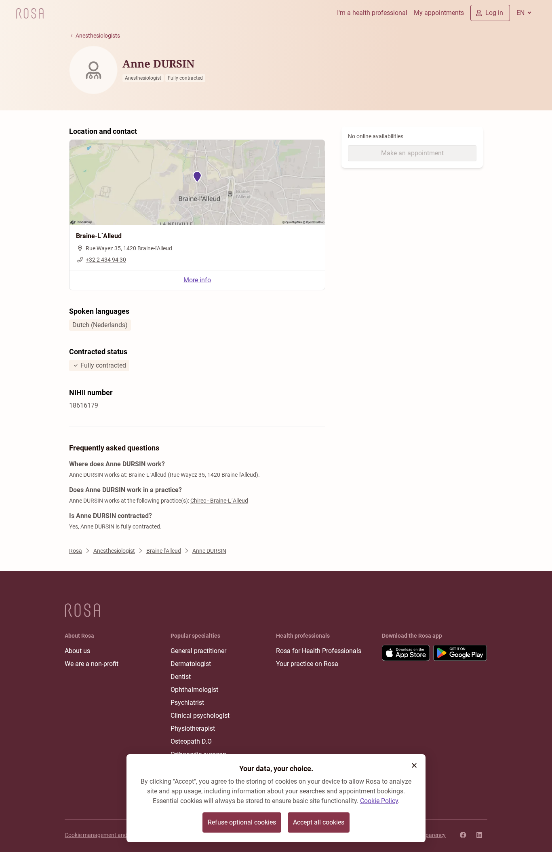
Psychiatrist (187, 702)
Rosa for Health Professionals (318, 651)
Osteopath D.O (191, 741)
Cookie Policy (379, 801)
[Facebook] (463, 835)
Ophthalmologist (194, 689)
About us (77, 651)
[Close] (414, 765)
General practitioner (198, 651)
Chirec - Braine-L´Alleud (219, 500)
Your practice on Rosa (307, 664)
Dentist (181, 677)
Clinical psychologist (200, 715)
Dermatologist (191, 664)
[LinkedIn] (479, 835)
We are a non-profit (91, 664)
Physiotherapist (193, 728)
